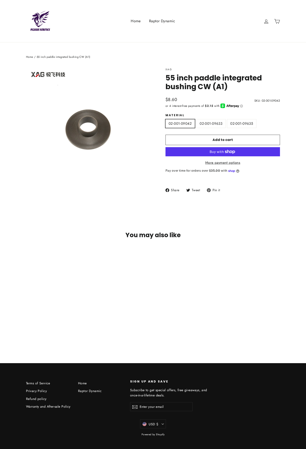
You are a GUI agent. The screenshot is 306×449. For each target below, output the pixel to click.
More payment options (222, 162)
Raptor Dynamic (162, 21)
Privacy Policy (36, 391)
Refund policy (36, 398)
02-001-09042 (180, 123)
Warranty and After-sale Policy (48, 406)
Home (136, 21)
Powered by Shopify (153, 434)
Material (175, 115)
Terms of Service (38, 383)
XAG (168, 69)
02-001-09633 (211, 123)
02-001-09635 (241, 123)
